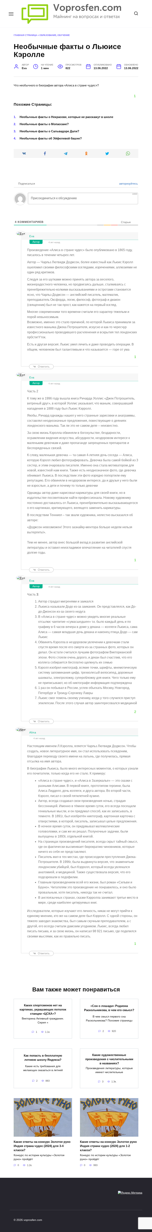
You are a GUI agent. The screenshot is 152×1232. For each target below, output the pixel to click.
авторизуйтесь (128, 183)
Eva (31, 236)
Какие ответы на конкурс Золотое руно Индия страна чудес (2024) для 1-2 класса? (108, 1146)
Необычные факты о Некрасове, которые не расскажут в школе (66, 117)
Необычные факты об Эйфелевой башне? (51, 138)
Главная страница (25, 35)
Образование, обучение (54, 35)
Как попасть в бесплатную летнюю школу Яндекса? (43, 1057)
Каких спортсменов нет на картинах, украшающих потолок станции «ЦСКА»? (43, 1009)
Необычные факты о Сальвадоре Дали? (49, 131)
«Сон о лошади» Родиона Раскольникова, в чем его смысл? (109, 1008)
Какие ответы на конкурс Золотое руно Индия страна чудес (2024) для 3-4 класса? (42, 1146)
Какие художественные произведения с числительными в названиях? (109, 1059)
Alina (32, 732)
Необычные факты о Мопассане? (44, 124)
